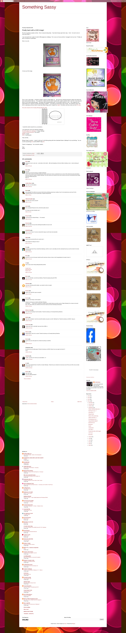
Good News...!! (91, 412)
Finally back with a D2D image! (95, 431)
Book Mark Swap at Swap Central (30, 582)
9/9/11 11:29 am (28, 251)
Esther (26, 371)
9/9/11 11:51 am (28, 259)
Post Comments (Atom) (32, 403)
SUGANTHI (27, 230)
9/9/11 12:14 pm (28, 272)
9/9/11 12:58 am (28, 186)
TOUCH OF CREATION (28, 539)
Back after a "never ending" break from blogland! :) (33, 599)
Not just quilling (27, 607)
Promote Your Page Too (90, 343)
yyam (26, 206)
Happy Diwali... (91, 414)
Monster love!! (26, 535)
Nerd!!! (90, 426)
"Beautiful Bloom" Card (28, 510)
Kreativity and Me (27, 577)
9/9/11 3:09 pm (28, 294)
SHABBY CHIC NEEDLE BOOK (29, 561)
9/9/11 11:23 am (28, 243)
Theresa (27, 331)
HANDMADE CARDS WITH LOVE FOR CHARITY (34, 457)
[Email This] (37, 153)
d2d (26, 155)
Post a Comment (27, 378)
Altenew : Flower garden (28, 493)
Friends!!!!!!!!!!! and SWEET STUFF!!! (30, 552)
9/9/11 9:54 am (28, 219)
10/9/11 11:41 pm (28, 327)
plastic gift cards (28, 269)
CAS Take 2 (91, 429)
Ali (26, 262)
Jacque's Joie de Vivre (28, 551)
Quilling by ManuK (27, 496)
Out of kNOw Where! (28, 594)
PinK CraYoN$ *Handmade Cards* (31, 598)
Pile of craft (26, 609)
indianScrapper (27, 581)
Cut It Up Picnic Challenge (28, 501)
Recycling (90, 434)
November (91, 404)
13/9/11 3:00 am (28, 352)
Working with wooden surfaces (29, 544)
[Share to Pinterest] (43, 153)
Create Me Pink (27, 509)
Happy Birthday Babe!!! (93, 421)
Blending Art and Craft (28, 521)
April (90, 443)
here (32, 141)
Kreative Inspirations (90, 327)
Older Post (79, 401)
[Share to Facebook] (41, 153)
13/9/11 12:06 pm (28, 359)
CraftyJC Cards (27, 534)
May (90, 441)
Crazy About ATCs (27, 585)
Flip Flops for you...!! (92, 410)
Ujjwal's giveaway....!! (93, 417)
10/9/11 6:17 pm (28, 313)
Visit (90, 377)
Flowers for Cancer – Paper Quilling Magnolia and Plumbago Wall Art (36, 497)
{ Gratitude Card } (27, 514)
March (90, 445)
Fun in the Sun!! (26, 540)
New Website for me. (27, 488)
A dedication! (91, 427)
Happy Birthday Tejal (27, 578)
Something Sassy (39, 7)
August (90, 436)
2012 (89, 399)
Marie (26, 276)
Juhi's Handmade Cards (29, 483)
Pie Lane (79, 105)
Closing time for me (27, 591)
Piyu (26, 255)
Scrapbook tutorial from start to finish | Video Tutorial (33, 480)
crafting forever (27, 487)
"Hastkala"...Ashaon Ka (29, 613)
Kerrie (26, 298)
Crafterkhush (97, 382)
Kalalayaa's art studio (28, 492)
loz (26, 363)
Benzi (26, 190)
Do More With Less (28, 453)
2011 (89, 400)
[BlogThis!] (39, 153)
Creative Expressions (28, 504)
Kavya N (27, 215)
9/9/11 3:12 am (28, 202)
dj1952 (26, 317)
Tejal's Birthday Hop (27, 574)
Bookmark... (91, 424)
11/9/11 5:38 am (28, 335)
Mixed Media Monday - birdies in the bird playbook (32, 454)
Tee (26, 247)
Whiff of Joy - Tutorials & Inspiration (31, 547)
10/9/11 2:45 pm (28, 306)
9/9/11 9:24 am (28, 211)
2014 (89, 395)
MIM (23, 135)
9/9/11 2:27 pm (28, 286)
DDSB (23, 133)
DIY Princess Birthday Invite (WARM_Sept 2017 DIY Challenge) (35, 527)
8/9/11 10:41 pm (28, 165)
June (90, 440)
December (91, 402)
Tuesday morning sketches (28, 132)
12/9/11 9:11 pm (28, 343)
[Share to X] (40, 153)
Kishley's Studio (27, 543)
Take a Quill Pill (27, 603)
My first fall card (92, 422)
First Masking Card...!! (93, 419)
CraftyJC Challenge (28, 568)
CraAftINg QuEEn (27, 556)
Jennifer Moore (28, 183)
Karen (26, 339)
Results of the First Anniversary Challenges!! (31, 604)
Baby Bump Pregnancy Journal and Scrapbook (32, 557)
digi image (29, 155)
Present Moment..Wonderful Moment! (30, 531)
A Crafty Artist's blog (28, 526)
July (89, 438)
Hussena (27, 223)
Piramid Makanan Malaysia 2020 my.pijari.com (32, 476)
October (90, 405)
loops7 (65, 623)
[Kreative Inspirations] (90, 342)
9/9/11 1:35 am (28, 195)
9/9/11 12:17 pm (28, 279)
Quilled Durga (26, 463)
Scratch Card (28, 268)
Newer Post (25, 401)
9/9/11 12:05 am (28, 179)
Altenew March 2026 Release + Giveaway (31, 467)
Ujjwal (58, 105)
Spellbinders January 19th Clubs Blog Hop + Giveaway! (33, 471)
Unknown (27, 283)
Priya (26, 161)
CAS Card (91, 432)
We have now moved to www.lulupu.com (31, 565)
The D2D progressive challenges (29, 131)
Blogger (73, 623)
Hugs (25, 548)
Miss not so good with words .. (30, 475)
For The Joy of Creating (28, 500)
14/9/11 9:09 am (28, 376)
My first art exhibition (27, 595)
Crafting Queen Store (28, 564)
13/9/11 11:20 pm (28, 367)
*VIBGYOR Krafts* (27, 466)
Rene (26, 169)
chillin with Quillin (29, 198)
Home (52, 401)
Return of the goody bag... (94, 415)
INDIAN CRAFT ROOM (28, 611)
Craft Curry (26, 573)
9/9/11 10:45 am (28, 226)
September (91, 407)
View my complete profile (91, 390)
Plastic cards (27, 270)
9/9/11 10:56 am (28, 233)
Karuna (27, 290)
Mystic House (26, 518)
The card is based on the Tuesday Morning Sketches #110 (34, 107)
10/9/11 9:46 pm (28, 320)
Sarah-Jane (27, 324)
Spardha (27, 356)
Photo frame (26, 523)
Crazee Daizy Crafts (28, 590)
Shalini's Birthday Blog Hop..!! (94, 409)
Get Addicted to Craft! (28, 513)
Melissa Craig (28, 310)
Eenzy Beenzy (27, 530)
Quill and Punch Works (28, 470)
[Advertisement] (52, 390)
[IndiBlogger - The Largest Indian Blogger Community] (91, 223)
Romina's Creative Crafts (29, 560)
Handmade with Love (28, 479)
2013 (89, 397)
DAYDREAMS (26, 462)
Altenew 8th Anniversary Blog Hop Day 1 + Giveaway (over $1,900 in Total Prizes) (38, 484)
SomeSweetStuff (27, 517)
